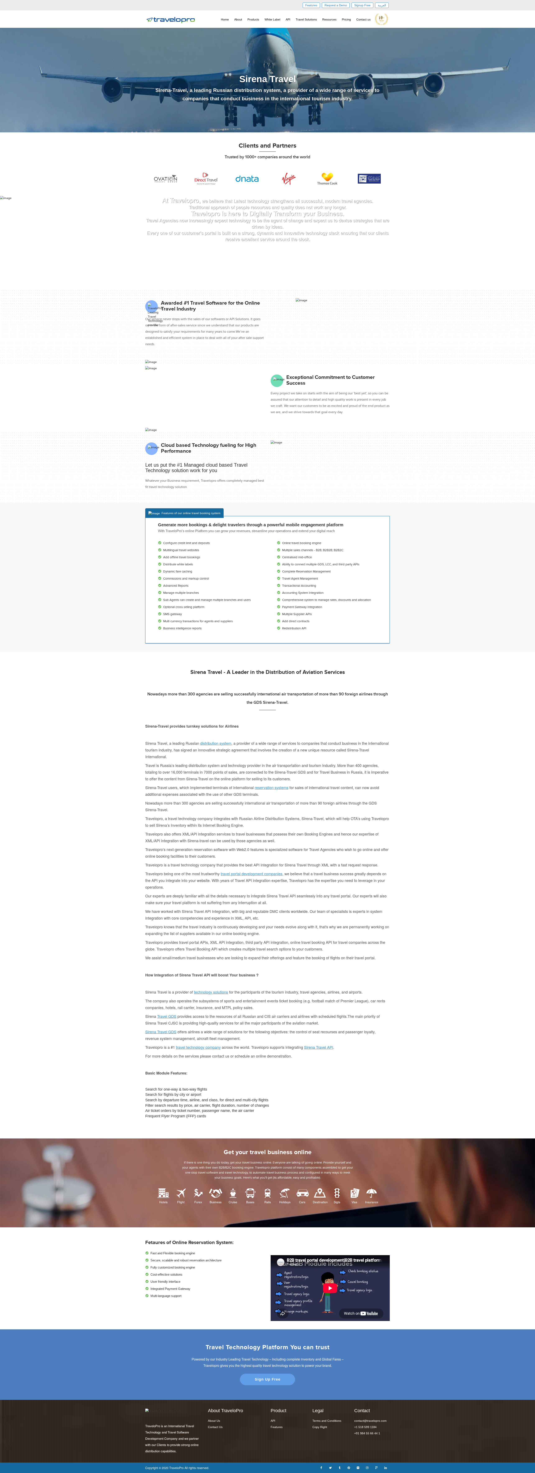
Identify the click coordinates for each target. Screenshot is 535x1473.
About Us (214, 1420)
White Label (272, 19)
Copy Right (319, 1427)
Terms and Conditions (326, 1420)
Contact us (363, 19)
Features (311, 5)
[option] (165, 179)
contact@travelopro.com (370, 1420)
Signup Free (362, 5)
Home (225, 19)
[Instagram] (367, 1467)
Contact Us (215, 1427)
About (238, 19)
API (288, 19)
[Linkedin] (385, 1467)
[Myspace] (376, 1467)
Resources (329, 19)
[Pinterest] (349, 1467)
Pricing (346, 19)
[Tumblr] (339, 1467)
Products (253, 19)
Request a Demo (336, 5)
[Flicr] (358, 1467)
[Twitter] (330, 1467)
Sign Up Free (267, 1379)
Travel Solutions (306, 19)
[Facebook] (321, 1467)
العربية (382, 5)
